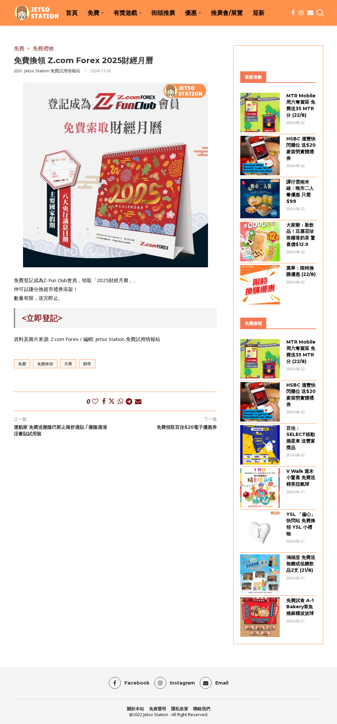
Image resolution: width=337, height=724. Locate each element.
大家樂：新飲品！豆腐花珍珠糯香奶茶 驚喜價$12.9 (300, 234)
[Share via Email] (138, 401)
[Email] (310, 13)
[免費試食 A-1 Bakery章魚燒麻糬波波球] (260, 617)
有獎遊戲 (125, 12)
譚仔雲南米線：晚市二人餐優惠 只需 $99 (300, 191)
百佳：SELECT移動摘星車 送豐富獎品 (300, 437)
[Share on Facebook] (104, 401)
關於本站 (135, 709)
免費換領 (45, 364)
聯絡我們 (201, 709)
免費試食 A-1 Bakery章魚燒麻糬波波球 (300, 606)
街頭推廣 (163, 12)
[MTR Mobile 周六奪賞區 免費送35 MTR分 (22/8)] (260, 112)
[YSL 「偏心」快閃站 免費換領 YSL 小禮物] (260, 531)
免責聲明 (157, 709)
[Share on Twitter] (111, 401)
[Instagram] (301, 13)
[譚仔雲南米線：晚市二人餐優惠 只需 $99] (260, 198)
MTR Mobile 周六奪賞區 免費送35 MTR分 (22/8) (301, 105)
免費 (93, 12)
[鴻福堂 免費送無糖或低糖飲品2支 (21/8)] (260, 574)
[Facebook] (293, 13)
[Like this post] (95, 401)
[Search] (320, 13)
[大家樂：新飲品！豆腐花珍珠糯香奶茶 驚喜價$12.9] (260, 241)
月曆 (68, 364)
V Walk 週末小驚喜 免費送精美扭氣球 (300, 477)
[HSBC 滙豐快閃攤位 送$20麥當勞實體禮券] (260, 155)
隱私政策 (179, 709)
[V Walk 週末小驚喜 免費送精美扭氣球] (260, 488)
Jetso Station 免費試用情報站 (52, 71)
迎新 (259, 12)
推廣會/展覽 (227, 12)
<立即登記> (42, 317)
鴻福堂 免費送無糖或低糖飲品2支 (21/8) (300, 563)
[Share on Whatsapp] (120, 401)
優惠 (191, 12)
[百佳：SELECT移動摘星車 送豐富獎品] (260, 445)
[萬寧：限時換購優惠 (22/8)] (260, 284)
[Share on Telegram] (129, 401)
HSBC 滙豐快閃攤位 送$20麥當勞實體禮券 (301, 148)
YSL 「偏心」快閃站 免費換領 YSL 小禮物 (301, 524)
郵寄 (87, 364)
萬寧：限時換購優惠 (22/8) (301, 271)
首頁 (72, 12)
